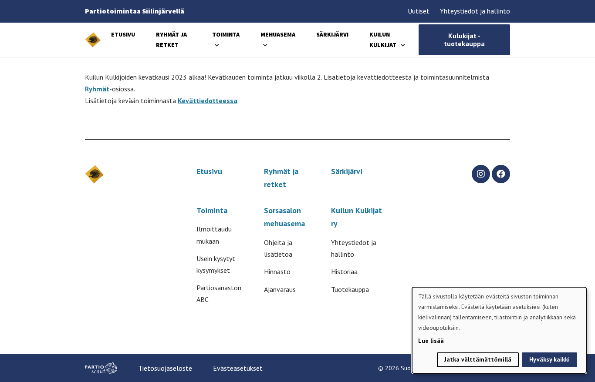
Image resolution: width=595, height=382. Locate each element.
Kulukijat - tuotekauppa (464, 39)
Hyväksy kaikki (549, 359)
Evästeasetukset (238, 368)
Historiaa (344, 271)
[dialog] (499, 330)
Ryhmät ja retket (281, 178)
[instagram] (481, 174)
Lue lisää (431, 341)
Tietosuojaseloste (165, 368)
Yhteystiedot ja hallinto (475, 11)
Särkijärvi (332, 34)
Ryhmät (97, 88)
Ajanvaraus (280, 289)
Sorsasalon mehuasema (284, 217)
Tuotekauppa (350, 289)
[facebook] (501, 174)
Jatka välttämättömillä (477, 359)
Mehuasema (277, 34)
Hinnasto (277, 271)
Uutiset (418, 11)
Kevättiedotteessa (207, 100)
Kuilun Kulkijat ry (356, 217)
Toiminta (226, 34)
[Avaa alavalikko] (217, 45)
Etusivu (123, 34)
